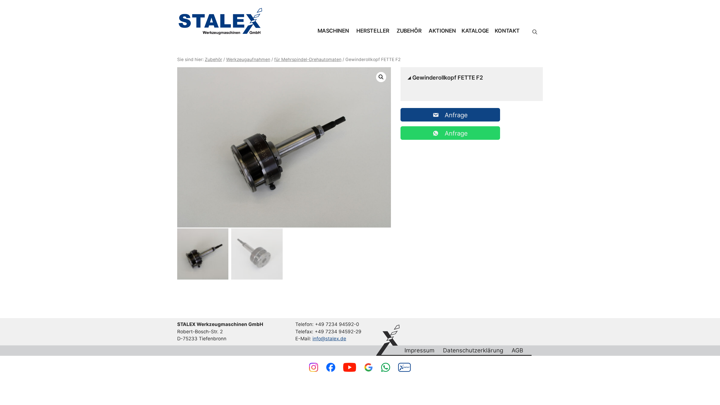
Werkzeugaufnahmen (248, 59)
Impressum (419, 350)
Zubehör (409, 31)
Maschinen (333, 31)
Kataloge (475, 31)
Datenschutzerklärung (473, 350)
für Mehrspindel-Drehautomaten (307, 59)
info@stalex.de (329, 338)
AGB (517, 350)
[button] (535, 32)
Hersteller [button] (372, 31)
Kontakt (507, 31)
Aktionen (442, 31)
